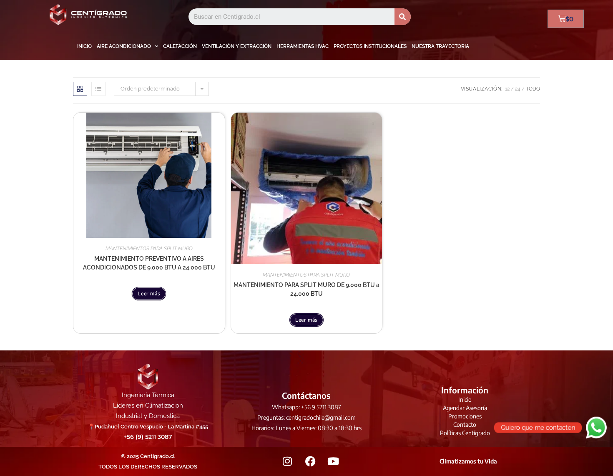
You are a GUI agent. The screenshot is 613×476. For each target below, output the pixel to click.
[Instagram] (287, 461)
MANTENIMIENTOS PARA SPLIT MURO (149, 249)
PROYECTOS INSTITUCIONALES (370, 46)
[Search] (402, 16)
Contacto (464, 424)
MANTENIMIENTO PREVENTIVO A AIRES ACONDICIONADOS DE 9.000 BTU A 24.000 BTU (149, 263)
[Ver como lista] (98, 89)
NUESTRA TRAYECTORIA (440, 46)
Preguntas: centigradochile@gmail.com (306, 417)
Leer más (149, 293)
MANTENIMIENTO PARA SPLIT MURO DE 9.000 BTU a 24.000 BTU (306, 289)
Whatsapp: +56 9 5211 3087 (306, 407)
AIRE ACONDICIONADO (124, 46)
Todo (533, 89)
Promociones (465, 416)
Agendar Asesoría (465, 407)
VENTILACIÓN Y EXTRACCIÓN (236, 46)
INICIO (84, 46)
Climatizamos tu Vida (468, 461)
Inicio (465, 399)
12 (507, 89)
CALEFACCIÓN (180, 46)
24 (517, 89)
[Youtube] (333, 461)
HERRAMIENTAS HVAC (302, 46)
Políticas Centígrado (465, 432)
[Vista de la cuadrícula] (80, 89)
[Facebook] (310, 461)
